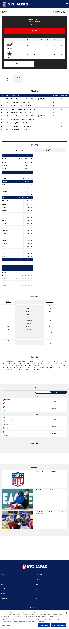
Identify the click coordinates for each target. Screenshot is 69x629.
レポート (18, 77)
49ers (6, 406)
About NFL (38, 593)
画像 (37, 584)
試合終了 (54, 401)
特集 (37, 598)
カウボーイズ (9, 57)
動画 (2, 584)
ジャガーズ (7, 428)
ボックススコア (7, 77)
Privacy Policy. (42, 621)
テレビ (37, 579)
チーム (2, 589)
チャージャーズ (8, 410)
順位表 (37, 589)
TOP (30, 607)
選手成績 (3, 593)
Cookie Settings (5, 625)
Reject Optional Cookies (58, 625)
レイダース (7, 399)
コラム (2, 579)
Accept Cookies (44, 625)
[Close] (66, 613)
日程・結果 (38, 574)
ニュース (3, 574)
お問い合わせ (34, 607)
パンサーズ (7, 424)
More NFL (3, 598)
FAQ (39, 607)
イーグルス (9, 48)
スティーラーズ (8, 420)
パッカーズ (7, 432)
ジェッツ (7, 417)
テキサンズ (7, 402)
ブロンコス (7, 435)
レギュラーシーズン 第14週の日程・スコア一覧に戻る (59, 12)
